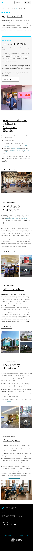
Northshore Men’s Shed (12, 218)
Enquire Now (7, 251)
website (9, 401)
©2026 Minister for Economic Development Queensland (16, 536)
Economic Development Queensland (11, 517)
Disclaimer (12, 515)
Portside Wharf (16, 148)
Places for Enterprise (14, 478)
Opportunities (11, 8)
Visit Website (7, 326)
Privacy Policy (5, 515)
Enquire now (6, 169)
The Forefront (8, 79)
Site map (23, 517)
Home (2, 8)
